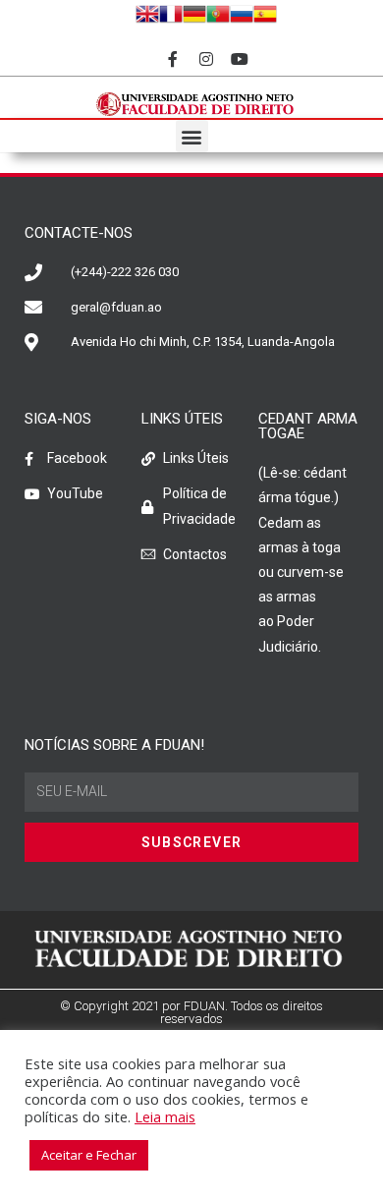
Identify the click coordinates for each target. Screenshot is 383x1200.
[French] (171, 13)
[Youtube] (239, 59)
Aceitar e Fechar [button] (89, 1155)
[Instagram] (206, 59)
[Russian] (241, 13)
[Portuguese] (218, 13)
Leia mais (165, 1116)
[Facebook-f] (173, 59)
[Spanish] (265, 13)
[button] (192, 136)
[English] (147, 13)
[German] (194, 13)
